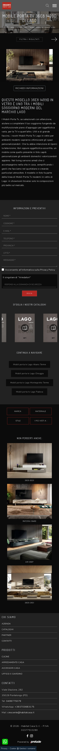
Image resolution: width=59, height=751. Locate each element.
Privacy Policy (47, 269)
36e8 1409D (50, 27)
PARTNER (6, 635)
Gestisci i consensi (27, 748)
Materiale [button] (40, 411)
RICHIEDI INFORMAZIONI (29, 88)
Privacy (4, 748)
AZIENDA (6, 623)
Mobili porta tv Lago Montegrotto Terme (29, 382)
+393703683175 (24, 706)
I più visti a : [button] (41, 421)
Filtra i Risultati (29, 39)
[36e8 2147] (54, 39)
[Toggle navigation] (54, 5)
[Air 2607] (29, 542)
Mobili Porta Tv (36, 27)
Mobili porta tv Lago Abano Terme (29, 364)
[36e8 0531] (29, 460)
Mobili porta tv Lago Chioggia (29, 373)
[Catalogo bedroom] (15, 328)
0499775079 (13, 701)
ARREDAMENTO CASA (13, 662)
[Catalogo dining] (43, 328)
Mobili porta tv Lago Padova (29, 391)
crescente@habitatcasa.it (20, 712)
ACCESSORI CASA (11, 668)
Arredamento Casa (19, 27)
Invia (29, 293)
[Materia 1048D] (29, 501)
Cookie (13, 748)
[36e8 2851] (29, 582)
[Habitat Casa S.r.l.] (20, 5)
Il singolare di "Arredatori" (17, 277)
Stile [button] (18, 421)
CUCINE (5, 656)
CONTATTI (7, 641)
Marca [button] (17, 411)
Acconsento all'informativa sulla (30, 269)
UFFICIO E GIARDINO (12, 673)
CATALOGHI (7, 629)
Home (6, 27)
